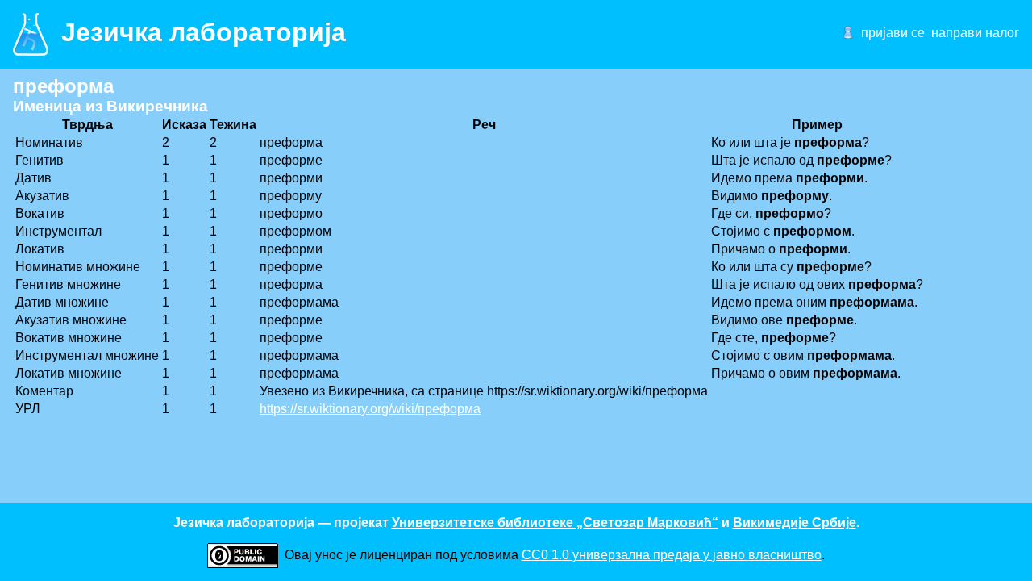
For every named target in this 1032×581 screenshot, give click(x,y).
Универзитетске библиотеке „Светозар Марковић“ (555, 522)
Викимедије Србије (794, 522)
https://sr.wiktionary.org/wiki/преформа (370, 409)
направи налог (975, 33)
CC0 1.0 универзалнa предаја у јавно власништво (672, 555)
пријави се (893, 33)
